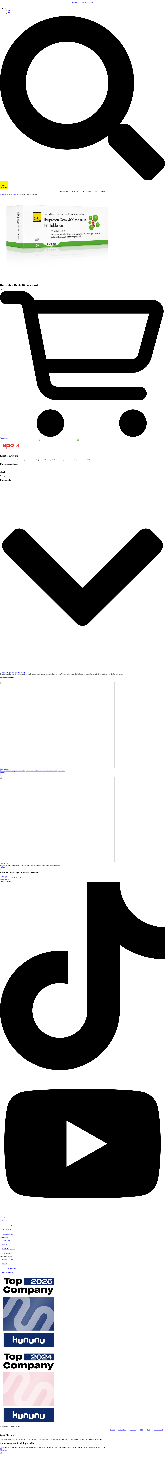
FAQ (91, 2)
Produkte (75, 191)
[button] (5, 8)
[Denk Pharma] (4, 188)
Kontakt (74, 2)
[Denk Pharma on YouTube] (82, 1216)
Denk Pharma (6, 1221)
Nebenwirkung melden (9, 1268)
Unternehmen (64, 191)
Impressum (133, 1430)
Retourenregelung (7, 1272)
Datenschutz (122, 1430)
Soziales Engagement (8, 1249)
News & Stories (6, 1253)
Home (2, 194)
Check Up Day (86, 191)
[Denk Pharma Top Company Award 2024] (28, 1349)
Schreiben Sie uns (7, 1259)
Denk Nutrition (6, 1229)
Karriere (83, 2)
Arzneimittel (14, 194)
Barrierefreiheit (158, 1430)
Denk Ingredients (7, 1225)
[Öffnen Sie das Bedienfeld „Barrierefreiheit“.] (1, 1453)
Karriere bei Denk (7, 1234)
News (103, 191)
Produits (7, 194)
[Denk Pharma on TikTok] (82, 1069)
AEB (141, 1430)
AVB (148, 1430)
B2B (96, 191)
